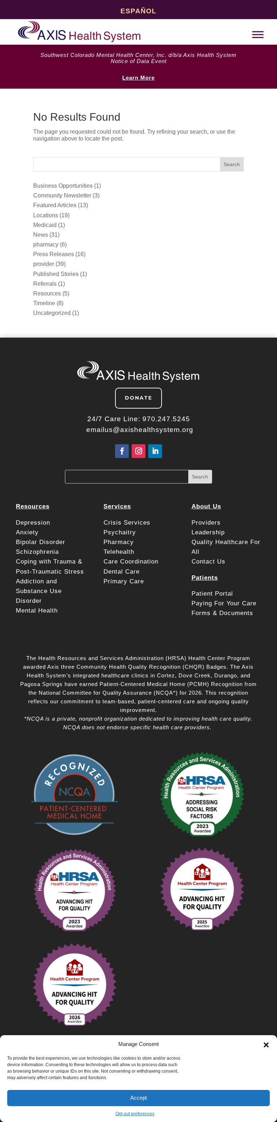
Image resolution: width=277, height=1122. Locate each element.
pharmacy (45, 244)
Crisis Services (128, 522)
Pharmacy (119, 542)
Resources (47, 293)
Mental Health (37, 610)
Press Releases (53, 254)
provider (43, 264)
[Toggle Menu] (258, 34)
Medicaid (45, 225)
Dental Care (122, 571)
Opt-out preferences (134, 1113)
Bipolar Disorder (40, 542)
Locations (45, 215)
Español (138, 11)
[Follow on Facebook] (122, 451)
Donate (138, 398)
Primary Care (124, 581)
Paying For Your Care (224, 603)
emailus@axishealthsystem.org (139, 429)
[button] (266, 1044)
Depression (34, 522)
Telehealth (119, 551)
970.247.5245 (166, 419)
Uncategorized (52, 313)
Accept (138, 1098)
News (40, 235)
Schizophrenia (37, 551)
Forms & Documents (222, 613)
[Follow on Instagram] (138, 451)
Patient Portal (213, 593)
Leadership (208, 532)
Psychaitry (120, 532)
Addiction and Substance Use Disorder (39, 591)
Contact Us (208, 561)
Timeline (44, 303)
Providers (207, 522)
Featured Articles (54, 205)
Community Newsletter (62, 195)
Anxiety (27, 532)
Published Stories (56, 274)
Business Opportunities (63, 186)
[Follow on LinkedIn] (155, 451)
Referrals (45, 284)
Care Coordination (131, 561)
